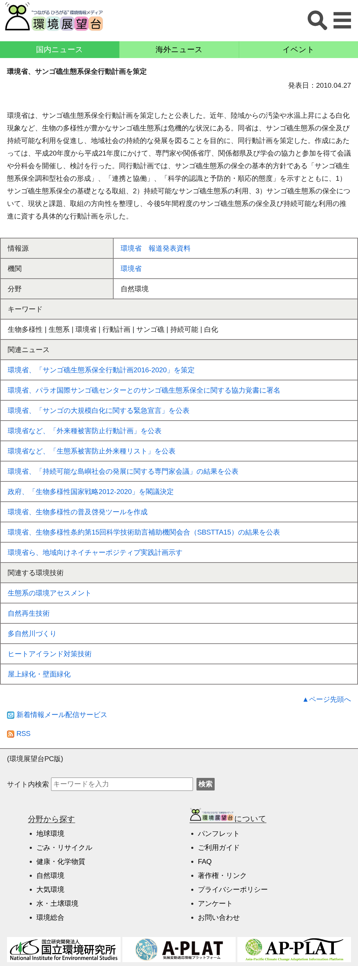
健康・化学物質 (60, 861)
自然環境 (50, 875)
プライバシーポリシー (233, 889)
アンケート (215, 903)
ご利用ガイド (219, 847)
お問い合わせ (219, 917)
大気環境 (50, 889)
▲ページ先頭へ (326, 699)
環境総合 (50, 917)
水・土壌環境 (57, 903)
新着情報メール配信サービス (60, 714)
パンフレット (219, 833)
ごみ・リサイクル (64, 847)
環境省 (131, 268)
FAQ (205, 861)
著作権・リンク (222, 875)
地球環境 (50, 833)
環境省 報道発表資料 (156, 248)
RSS (22, 733)
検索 (206, 784)
